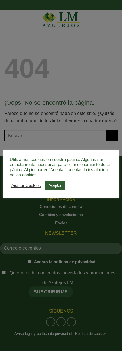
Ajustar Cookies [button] (26, 185)
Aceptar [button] (55, 185)
